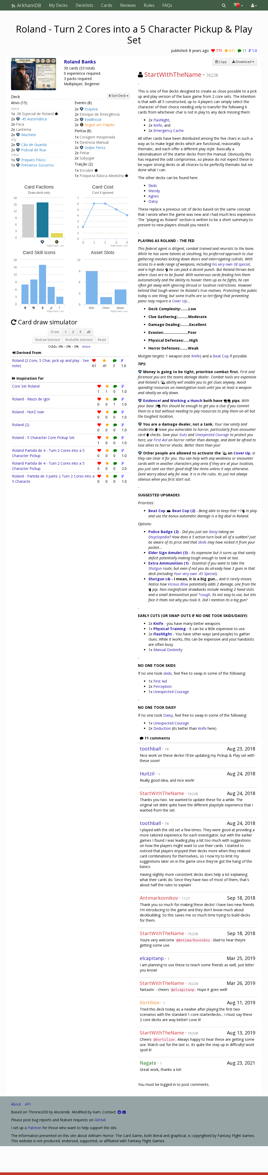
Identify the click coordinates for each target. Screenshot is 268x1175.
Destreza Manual (94, 142)
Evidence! (152, 400)
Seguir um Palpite (99, 124)
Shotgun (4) (159, 578)
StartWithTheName (172, 74)
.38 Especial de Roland (35, 113)
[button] (224, 5)
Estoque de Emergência (100, 114)
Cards (106, 5)
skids (167, 673)
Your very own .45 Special (195, 573)
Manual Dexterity (167, 649)
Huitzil (147, 773)
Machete (28, 134)
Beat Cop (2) (183, 510)
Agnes (153, 196)
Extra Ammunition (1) (168, 563)
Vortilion (149, 1002)
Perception (162, 686)
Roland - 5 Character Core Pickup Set (43, 437)
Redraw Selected (47, 339)
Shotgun (155, 568)
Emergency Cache (168, 130)
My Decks (58, 5)
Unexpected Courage (212, 434)
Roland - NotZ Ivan (28, 411)
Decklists (84, 5)
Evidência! (93, 119)
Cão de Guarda (34, 144)
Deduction (162, 728)
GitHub (100, 1119)
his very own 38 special (231, 264)
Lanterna (23, 129)
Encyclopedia (158, 536)
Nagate (148, 1063)
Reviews (128, 5)
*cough (204, 594)
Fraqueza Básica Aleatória (102, 175)
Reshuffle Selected (78, 339)
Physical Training (169, 628)
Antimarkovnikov (159, 898)
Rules (149, 5)
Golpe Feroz (95, 147)
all (88, 332)
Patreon (34, 1127)
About (16, 1104)
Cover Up (179, 300)
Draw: (55, 332)
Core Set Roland (26, 386)
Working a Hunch (186, 400)
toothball (150, 748)
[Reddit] (119, 1111)
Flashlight (161, 119)
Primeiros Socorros (37, 165)
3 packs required (78, 78)
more (86, 346)
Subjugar (87, 157)
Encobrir (86, 170)
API (28, 1104)
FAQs (167, 5)
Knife (157, 125)
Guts (183, 434)
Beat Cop (221, 355)
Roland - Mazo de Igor (31, 398)
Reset (102, 339)
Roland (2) (20, 424)
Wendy (154, 190)
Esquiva (91, 108)
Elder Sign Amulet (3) (168, 552)
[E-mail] (124, 1111)
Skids (152, 185)
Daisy (153, 201)
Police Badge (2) (163, 531)
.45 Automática (34, 118)
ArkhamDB (28, 5)
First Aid (160, 439)
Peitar (85, 152)
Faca (20, 124)
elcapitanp (152, 958)
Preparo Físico (33, 159)
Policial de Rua (33, 149)
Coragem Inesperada (97, 137)
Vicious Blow (178, 584)
